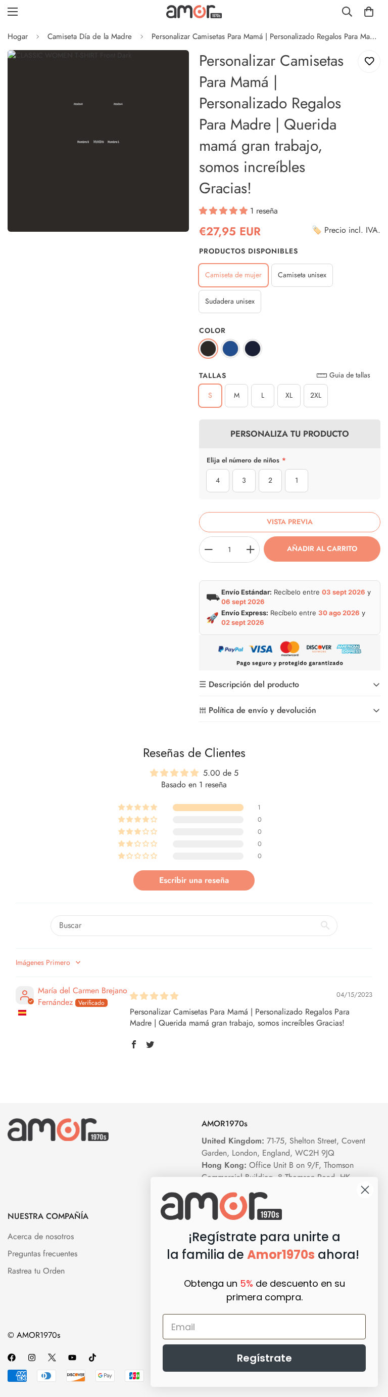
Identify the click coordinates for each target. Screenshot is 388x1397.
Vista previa (290, 522)
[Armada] (253, 349)
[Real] (230, 349)
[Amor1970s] (194, 11)
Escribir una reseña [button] (194, 880)
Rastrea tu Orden (36, 1271)
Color (212, 330)
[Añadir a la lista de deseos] (369, 61)
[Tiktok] (92, 1357)
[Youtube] (72, 1357)
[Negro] (208, 349)
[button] (224, 211)
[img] (154, 996)
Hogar (18, 36)
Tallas (212, 375)
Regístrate (264, 1358)
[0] (368, 11)
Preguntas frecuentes (42, 1253)
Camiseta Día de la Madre (89, 36)
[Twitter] (52, 1357)
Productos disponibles (248, 251)
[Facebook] (12, 1357)
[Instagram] (32, 1357)
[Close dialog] (365, 1190)
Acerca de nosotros (41, 1236)
